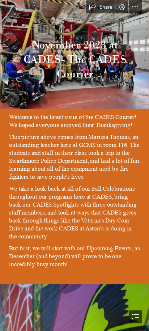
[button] (100, 6)
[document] (74, 165)
